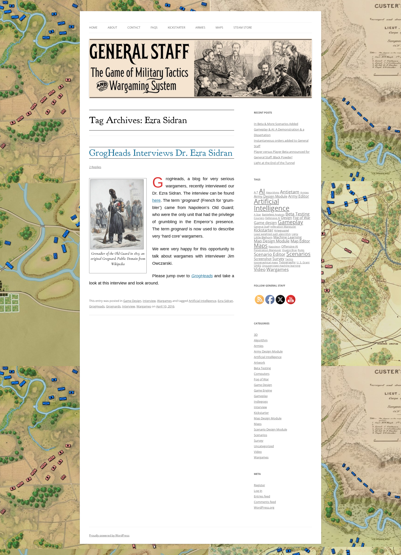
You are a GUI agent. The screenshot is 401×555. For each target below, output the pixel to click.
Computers (261, 374)
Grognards (113, 306)
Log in (258, 491)
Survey (278, 258)
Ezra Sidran (225, 301)
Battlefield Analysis (273, 214)
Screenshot (263, 258)
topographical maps (266, 262)
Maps (219, 27)
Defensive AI (272, 218)
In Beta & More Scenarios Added (276, 124)
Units (257, 265)
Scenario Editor (269, 254)
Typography (287, 262)
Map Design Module (272, 241)
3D (256, 335)
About (112, 27)
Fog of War (301, 217)
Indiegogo (261, 401)
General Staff (261, 226)
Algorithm (261, 340)
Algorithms (272, 192)
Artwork (259, 362)
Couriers (259, 218)
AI (262, 190)
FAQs (154, 27)
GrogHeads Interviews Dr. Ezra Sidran (161, 153)
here (156, 200)
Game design (265, 222)
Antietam (289, 192)
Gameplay (290, 222)
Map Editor (300, 241)
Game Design (132, 301)
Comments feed (265, 502)
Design (286, 217)
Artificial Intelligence (202, 301)
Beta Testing (297, 214)
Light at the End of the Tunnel (274, 163)
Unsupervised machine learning (281, 265)
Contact (133, 27)
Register (259, 485)
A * (256, 192)
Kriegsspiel (281, 230)
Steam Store (242, 27)
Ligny (295, 234)
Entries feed (262, 496)
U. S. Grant (303, 262)
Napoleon (274, 246)
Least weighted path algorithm (272, 234)
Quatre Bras (289, 250)
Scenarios (298, 254)
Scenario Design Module (270, 429)
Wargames (164, 301)
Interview (149, 301)
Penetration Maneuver (267, 250)
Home (93, 27)
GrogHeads (97, 306)
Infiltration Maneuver (283, 226)
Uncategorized (264, 446)
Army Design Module (270, 196)
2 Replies (95, 167)
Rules (301, 250)
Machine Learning (287, 237)
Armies (200, 27)
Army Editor (298, 196)
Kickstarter (176, 27)
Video (259, 269)
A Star (257, 214)
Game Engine (263, 390)
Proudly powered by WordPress (109, 535)
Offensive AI (289, 246)
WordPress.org (264, 507)
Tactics (289, 259)
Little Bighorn (263, 237)
